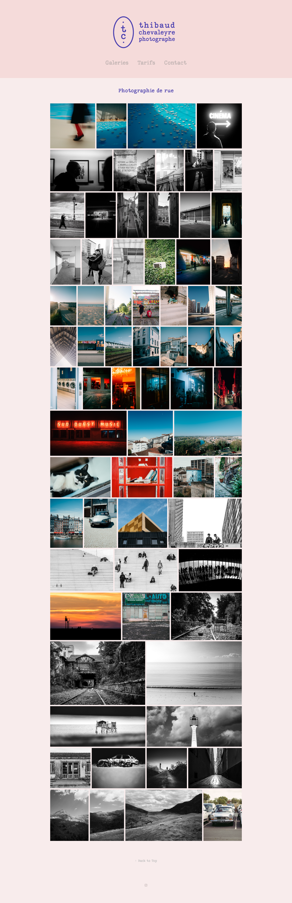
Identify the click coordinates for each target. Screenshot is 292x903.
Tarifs (146, 62)
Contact (175, 62)
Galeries (116, 62)
